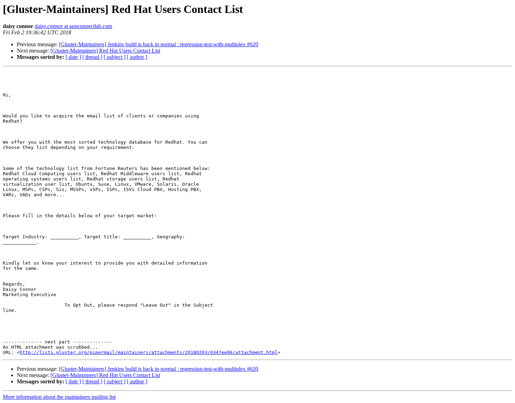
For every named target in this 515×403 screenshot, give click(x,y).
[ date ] (73, 57)
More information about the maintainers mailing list (59, 397)
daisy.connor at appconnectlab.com (73, 26)
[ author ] (137, 57)
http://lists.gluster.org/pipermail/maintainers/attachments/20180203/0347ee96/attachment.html (148, 352)
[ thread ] (92, 57)
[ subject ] (114, 57)
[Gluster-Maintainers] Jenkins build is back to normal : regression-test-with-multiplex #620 (158, 44)
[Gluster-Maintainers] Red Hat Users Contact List (105, 51)
